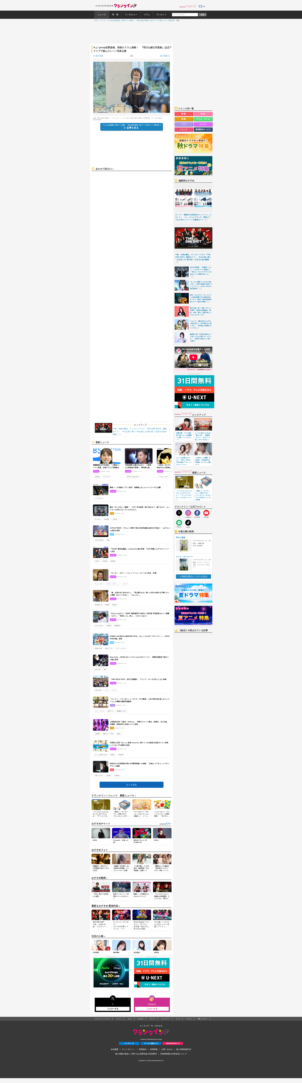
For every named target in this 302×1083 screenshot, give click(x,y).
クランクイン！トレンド (102, 1019)
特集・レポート (203, 1019)
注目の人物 (98, 936)
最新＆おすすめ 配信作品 (106, 905)
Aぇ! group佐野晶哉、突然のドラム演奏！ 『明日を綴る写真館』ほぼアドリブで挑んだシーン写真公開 (140, 20)
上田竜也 (97, 733)
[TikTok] (188, 523)
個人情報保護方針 (183, 1049)
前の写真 (99, 56)
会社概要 (114, 1049)
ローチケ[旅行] (149, 1043)
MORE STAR (98, 648)
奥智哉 (107, 604)
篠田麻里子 (117, 625)
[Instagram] (188, 513)
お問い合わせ (167, 1049)
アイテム (189, 1019)
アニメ (106, 690)
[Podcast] (179, 523)
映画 (183, 114)
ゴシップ (125, 584)
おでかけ (141, 1019)
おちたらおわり (99, 625)
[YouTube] (206, 513)
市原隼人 (112, 754)
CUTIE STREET (99, 540)
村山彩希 (106, 519)
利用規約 (142, 1049)
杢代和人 (114, 604)
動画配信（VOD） (122, 711)
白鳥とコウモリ (99, 775)
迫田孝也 (113, 561)
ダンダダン (98, 519)
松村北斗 (109, 775)
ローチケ (128, 1043)
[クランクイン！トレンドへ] (187, 6)
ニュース (102, 20)
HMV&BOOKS (171, 1043)
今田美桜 (117, 775)
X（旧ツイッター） (164, 476)
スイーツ (152, 1019)
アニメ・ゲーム (203, 119)
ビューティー (165, 1019)
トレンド (184, 129)
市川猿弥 (105, 561)
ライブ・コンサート (121, 648)
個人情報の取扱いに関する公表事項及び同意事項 (136, 1054)
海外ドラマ (111, 711)
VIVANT (97, 561)
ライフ (178, 1019)
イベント (114, 690)
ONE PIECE (98, 690)
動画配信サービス (203, 129)
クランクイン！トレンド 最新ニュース (114, 795)
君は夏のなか (98, 604)
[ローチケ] (202, 6)
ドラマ (184, 124)
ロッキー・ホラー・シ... (113, 584)
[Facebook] (197, 513)
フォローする (112, 1009)
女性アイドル (108, 648)
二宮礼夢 (114, 519)
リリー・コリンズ (99, 711)
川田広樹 (120, 754)
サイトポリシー (128, 1049)
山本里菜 (97, 476)
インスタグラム (99, 498)
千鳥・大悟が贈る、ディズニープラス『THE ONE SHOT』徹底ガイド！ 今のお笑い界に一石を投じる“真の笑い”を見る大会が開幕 (140, 431)
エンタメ (203, 124)
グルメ (130, 1019)
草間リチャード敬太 (108, 733)
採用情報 (154, 1049)
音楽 (108, 540)
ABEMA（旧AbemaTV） (133, 476)
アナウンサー (106, 476)
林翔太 (118, 733)
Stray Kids (98, 669)
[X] (179, 513)
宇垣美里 (109, 625)
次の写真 (164, 56)
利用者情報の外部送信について (173, 1054)
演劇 (183, 119)
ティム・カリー (99, 584)
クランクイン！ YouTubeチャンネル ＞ (199, 369)
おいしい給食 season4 (101, 754)
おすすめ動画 (99, 877)
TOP (95, 20)
